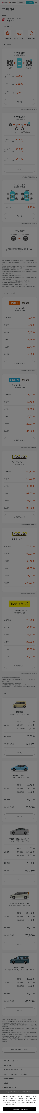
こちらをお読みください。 (9, 1105)
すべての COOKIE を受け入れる (19, 1109)
